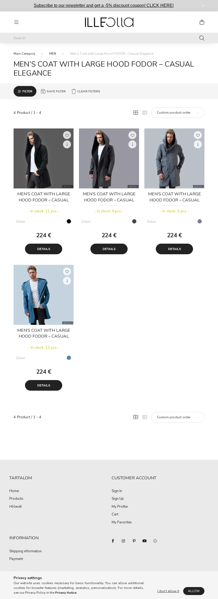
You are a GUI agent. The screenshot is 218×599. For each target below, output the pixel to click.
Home (14, 491)
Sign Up (118, 499)
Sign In (117, 491)
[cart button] (201, 22)
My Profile (120, 507)
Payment (16, 559)
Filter (27, 91)
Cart (115, 514)
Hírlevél (15, 507)
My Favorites (122, 522)
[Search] (201, 38)
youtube (144, 541)
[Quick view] (67, 144)
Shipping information (25, 551)
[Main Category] (24, 53)
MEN (52, 53)
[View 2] (145, 113)
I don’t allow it (168, 591)
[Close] (203, 6)
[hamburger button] (16, 22)
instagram (123, 541)
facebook (112, 541)
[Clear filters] (85, 91)
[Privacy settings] (155, 541)
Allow (194, 591)
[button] (67, 135)
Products (16, 499)
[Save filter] (53, 91)
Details (43, 249)
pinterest (134, 541)
